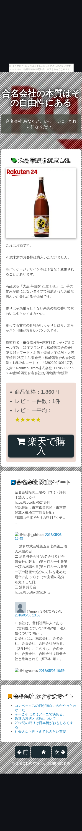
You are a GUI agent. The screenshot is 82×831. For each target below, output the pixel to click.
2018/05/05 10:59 (51, 671)
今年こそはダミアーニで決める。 (40, 714)
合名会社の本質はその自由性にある (41, 98)
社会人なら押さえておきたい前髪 (40, 731)
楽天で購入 (45, 446)
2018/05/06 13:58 (27, 615)
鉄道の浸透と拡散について (35, 718)
